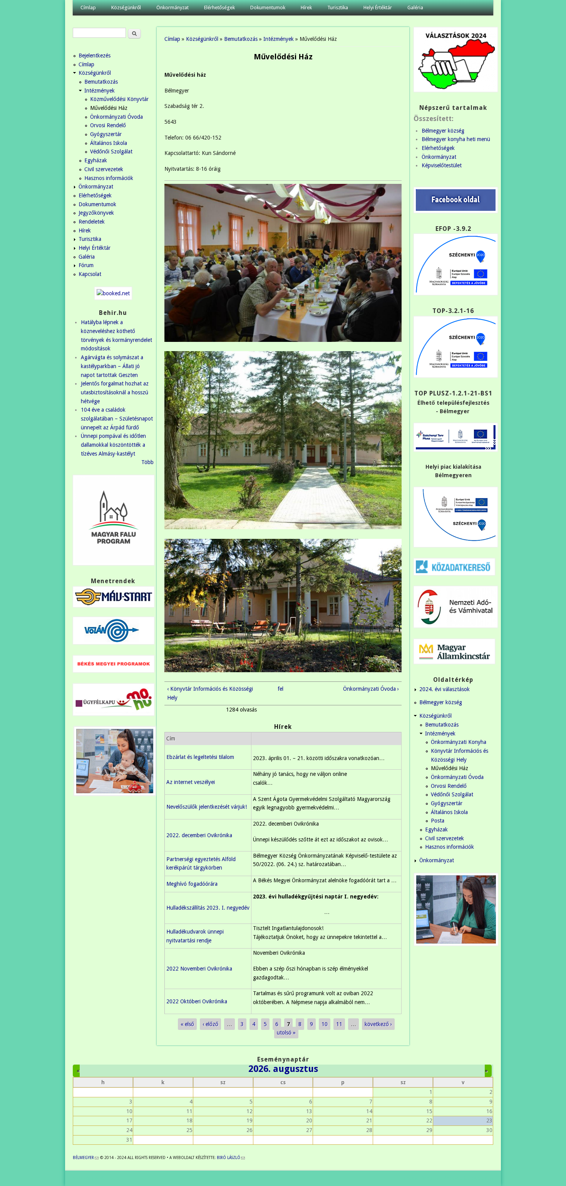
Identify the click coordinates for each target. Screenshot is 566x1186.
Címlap (88, 7)
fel (280, 689)
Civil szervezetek (103, 169)
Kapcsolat (90, 274)
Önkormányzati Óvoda (116, 117)
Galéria (415, 7)
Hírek (306, 7)
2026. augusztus (283, 1068)
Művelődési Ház (108, 108)
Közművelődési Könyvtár (119, 99)
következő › (378, 1024)
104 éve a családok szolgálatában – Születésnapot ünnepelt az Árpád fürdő (117, 418)
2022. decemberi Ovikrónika (199, 835)
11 (339, 1024)
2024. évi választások (444, 689)
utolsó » (286, 1033)
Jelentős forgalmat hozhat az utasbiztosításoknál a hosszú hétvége (115, 392)
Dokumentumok (267, 7)
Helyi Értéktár (377, 7)
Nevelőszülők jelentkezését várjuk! (206, 807)
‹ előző (210, 1024)
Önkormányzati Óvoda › (371, 689)
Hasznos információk (108, 178)
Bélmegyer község (443, 131)
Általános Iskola (108, 143)
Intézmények (278, 39)
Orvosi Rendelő (108, 125)
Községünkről (126, 7)
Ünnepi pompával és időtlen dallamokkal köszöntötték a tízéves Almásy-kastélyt (113, 444)
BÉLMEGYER (86, 1158)
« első (187, 1024)
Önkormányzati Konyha (458, 742)
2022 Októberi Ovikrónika (196, 1001)
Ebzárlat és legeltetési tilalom (200, 757)
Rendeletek (92, 222)
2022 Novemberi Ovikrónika (199, 969)
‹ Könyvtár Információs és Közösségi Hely (210, 693)
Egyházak (95, 160)
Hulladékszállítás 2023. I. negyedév (208, 908)
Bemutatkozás (241, 39)
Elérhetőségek (219, 7)
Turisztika (337, 7)
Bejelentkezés (95, 55)
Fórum (86, 265)
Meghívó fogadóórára (192, 884)
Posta (437, 821)
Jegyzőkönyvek (96, 213)
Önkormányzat (172, 7)
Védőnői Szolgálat (111, 151)
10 (325, 1024)
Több (147, 462)
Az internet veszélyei (190, 782)
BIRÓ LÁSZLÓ (231, 1158)
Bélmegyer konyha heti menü (456, 139)
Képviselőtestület (442, 165)
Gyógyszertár (106, 134)
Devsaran (482, 1178)
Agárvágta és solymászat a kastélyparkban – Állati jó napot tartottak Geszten (112, 366)
